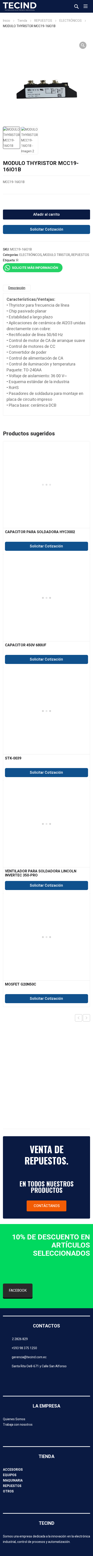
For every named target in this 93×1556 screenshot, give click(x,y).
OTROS (8, 1491)
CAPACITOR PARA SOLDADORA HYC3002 (40, 532)
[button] (82, 45)
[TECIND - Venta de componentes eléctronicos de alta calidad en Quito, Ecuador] (19, 6)
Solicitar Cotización (46, 229)
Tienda (22, 20)
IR (17, 260)
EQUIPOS (9, 1475)
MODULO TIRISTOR (56, 255)
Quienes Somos (14, 1419)
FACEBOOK (18, 1290)
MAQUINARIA (13, 1480)
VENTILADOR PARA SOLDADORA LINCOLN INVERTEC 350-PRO (40, 873)
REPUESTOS (43, 20)
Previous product (78, 1017)
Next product (86, 1017)
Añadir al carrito (46, 214)
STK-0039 (13, 758)
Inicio (6, 20)
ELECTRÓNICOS (70, 20)
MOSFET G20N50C (20, 984)
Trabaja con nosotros (18, 1424)
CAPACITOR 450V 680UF (25, 645)
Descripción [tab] (16, 288)
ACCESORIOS (13, 1469)
